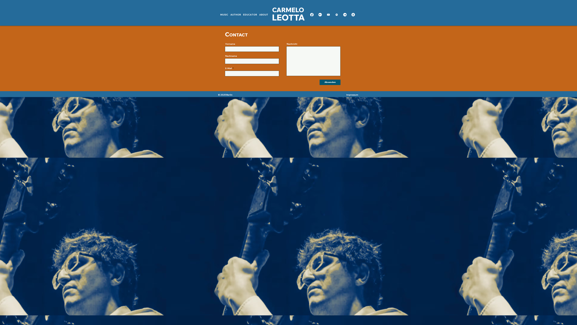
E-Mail (228, 68)
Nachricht (292, 44)
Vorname (230, 44)
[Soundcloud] (345, 14)
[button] (235, 15)
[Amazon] (353, 14)
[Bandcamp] (320, 14)
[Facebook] (312, 14)
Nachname (231, 56)
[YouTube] (328, 14)
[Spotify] (336, 14)
